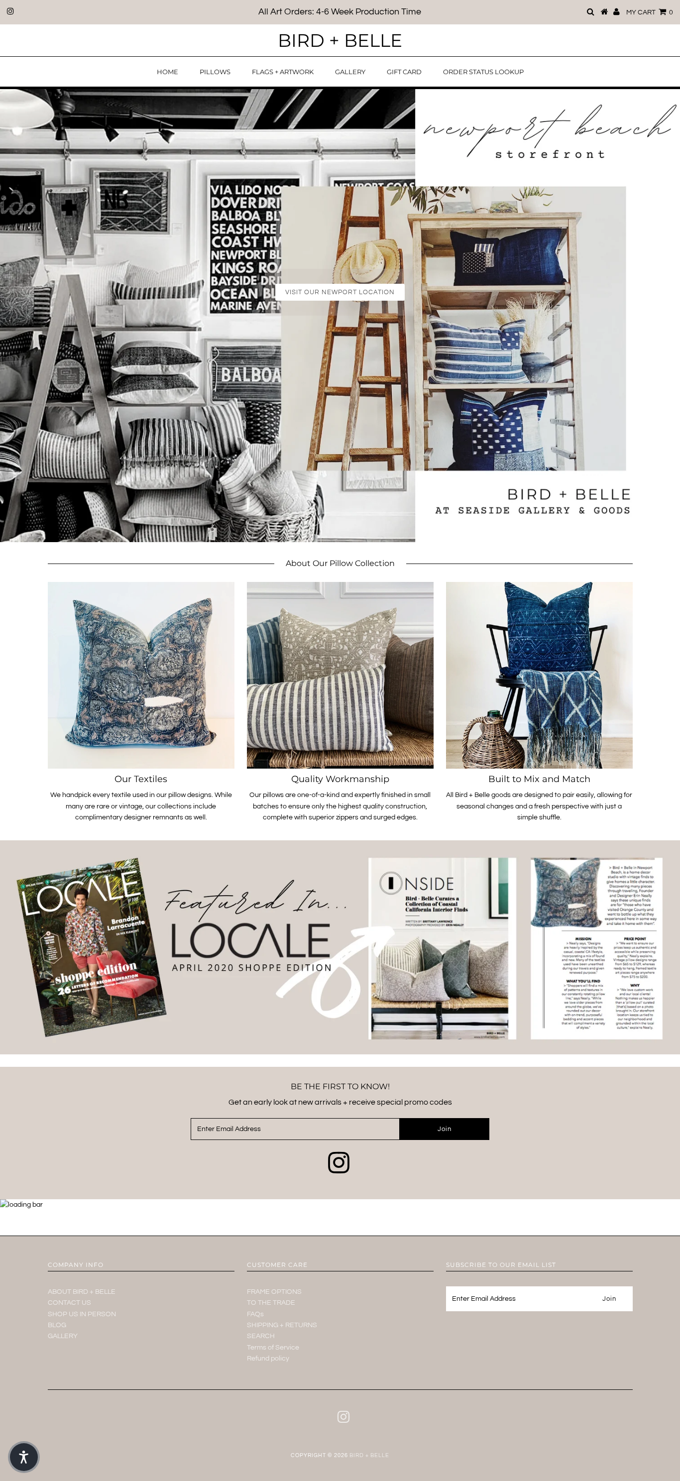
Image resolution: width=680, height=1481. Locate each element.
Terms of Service (273, 1347)
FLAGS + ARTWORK (283, 72)
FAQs (255, 1314)
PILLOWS (215, 72)
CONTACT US (69, 1302)
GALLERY (350, 72)
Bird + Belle (340, 40)
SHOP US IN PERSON (82, 1314)
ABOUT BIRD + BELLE (81, 1291)
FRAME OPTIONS (274, 1291)
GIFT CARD (404, 72)
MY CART (649, 12)
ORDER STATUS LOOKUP (483, 72)
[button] (24, 1457)
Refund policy (268, 1358)
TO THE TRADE (271, 1302)
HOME (167, 72)
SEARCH (261, 1336)
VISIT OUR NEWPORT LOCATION (340, 292)
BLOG (57, 1325)
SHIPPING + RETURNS (282, 1325)
